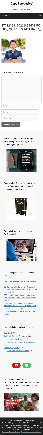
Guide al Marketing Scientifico (18, 351)
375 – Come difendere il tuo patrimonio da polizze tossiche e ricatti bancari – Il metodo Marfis (20, 311)
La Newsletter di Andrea (15, 339)
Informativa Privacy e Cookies (11, 432)
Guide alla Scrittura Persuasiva (15, 336)
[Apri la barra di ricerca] (40, 16)
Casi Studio (8, 333)
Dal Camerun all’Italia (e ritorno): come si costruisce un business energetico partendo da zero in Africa (21, 289)
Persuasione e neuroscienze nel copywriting (20, 342)
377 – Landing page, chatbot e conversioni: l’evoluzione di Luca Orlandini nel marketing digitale (20, 297)
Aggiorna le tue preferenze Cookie (31, 432)
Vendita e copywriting (12, 348)
